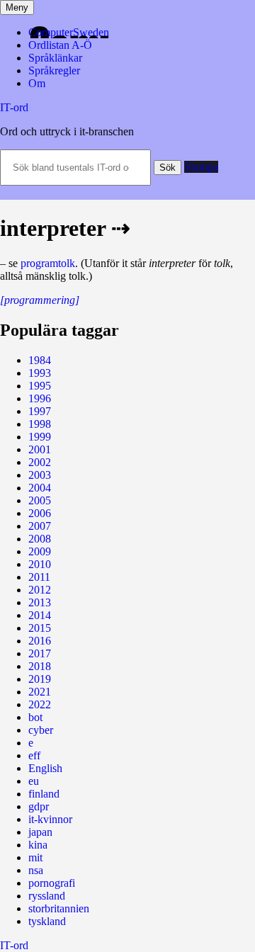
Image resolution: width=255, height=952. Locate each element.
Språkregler (54, 70)
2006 (39, 513)
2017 (39, 653)
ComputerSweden (68, 32)
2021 (39, 692)
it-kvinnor (50, 819)
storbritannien (58, 908)
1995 (39, 386)
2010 (39, 564)
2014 (39, 615)
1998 (39, 424)
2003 (39, 475)
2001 (39, 449)
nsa (35, 870)
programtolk (48, 263)
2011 (39, 577)
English (45, 768)
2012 (39, 590)
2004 (39, 488)
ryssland (46, 896)
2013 (39, 602)
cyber (40, 730)
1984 (39, 360)
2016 (39, 641)
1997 (39, 411)
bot (35, 717)
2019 (39, 679)
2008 (39, 539)
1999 (39, 437)
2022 (39, 704)
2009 (39, 551)
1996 (39, 398)
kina (37, 845)
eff (34, 755)
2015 (39, 628)
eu (33, 781)
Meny (17, 7)
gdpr (38, 806)
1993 (39, 373)
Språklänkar (55, 58)
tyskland (47, 921)
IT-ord (14, 107)
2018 (39, 666)
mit (35, 857)
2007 (39, 526)
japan (40, 832)
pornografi (51, 883)
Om (36, 83)
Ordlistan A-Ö (60, 45)
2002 (39, 462)
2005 (39, 500)
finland (44, 794)
